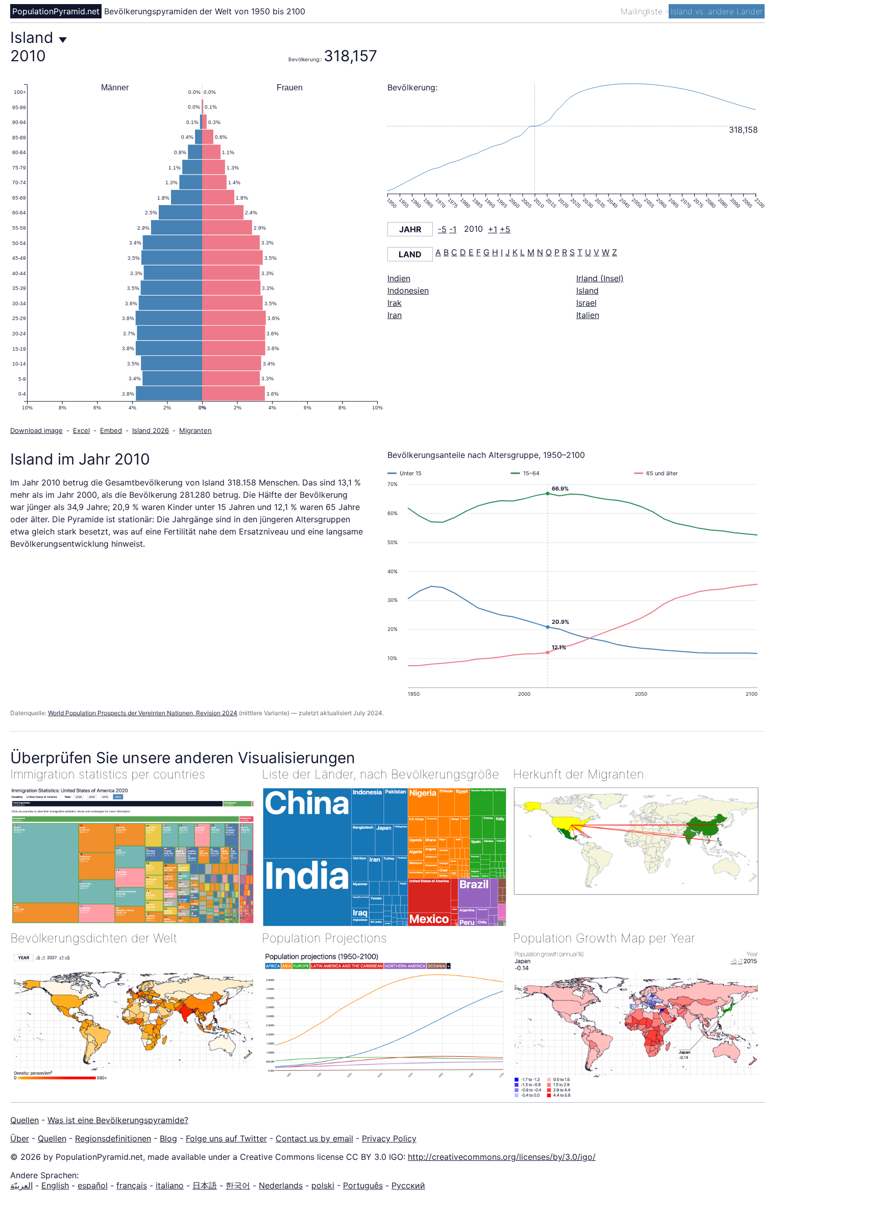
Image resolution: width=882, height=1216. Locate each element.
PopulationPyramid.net (56, 11)
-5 (442, 229)
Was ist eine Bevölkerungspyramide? (117, 1120)
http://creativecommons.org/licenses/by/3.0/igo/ (502, 1157)
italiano (170, 1185)
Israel (586, 303)
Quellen (24, 1120)
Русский (408, 1185)
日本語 (204, 1185)
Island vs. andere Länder (717, 11)
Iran (394, 315)
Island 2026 (150, 430)
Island (587, 290)
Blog (168, 1138)
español (93, 1185)
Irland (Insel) (600, 278)
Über (19, 1138)
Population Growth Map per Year (604, 938)
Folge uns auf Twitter (226, 1138)
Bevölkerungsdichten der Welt (93, 938)
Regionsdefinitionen (113, 1138)
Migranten (195, 430)
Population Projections (324, 938)
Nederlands (281, 1185)
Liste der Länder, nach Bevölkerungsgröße (380, 774)
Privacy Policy (389, 1138)
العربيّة (21, 1185)
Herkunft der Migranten (578, 774)
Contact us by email (314, 1138)
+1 (492, 229)
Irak (394, 303)
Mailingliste (643, 11)
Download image (36, 430)
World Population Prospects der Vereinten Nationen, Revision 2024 (142, 713)
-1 (452, 229)
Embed (111, 430)
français (131, 1185)
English (55, 1185)
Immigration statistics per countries (107, 774)
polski (322, 1185)
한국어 (238, 1185)
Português (363, 1185)
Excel (81, 430)
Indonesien (408, 290)
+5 (505, 229)
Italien (587, 315)
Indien (398, 278)
